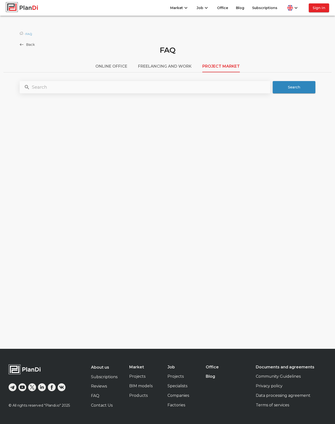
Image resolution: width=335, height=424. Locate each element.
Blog (240, 8)
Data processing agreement (283, 395)
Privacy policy (269, 386)
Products (138, 395)
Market (136, 367)
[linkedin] (42, 387)
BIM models (141, 386)
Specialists (177, 386)
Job (171, 367)
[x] (32, 387)
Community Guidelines (278, 376)
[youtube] (22, 387)
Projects (137, 376)
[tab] (111, 66)
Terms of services (272, 405)
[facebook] (52, 387)
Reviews (99, 386)
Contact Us (102, 405)
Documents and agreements (285, 367)
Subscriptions (264, 8)
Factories (176, 405)
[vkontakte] (61, 387)
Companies (178, 395)
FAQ (95, 395)
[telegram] (12, 387)
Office (222, 8)
